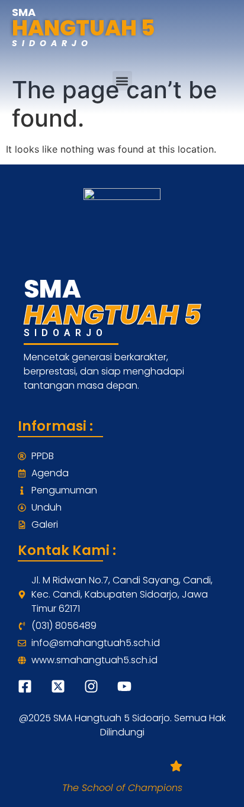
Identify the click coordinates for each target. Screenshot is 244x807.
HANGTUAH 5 (83, 28)
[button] (122, 81)
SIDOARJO (52, 43)
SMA (24, 12)
